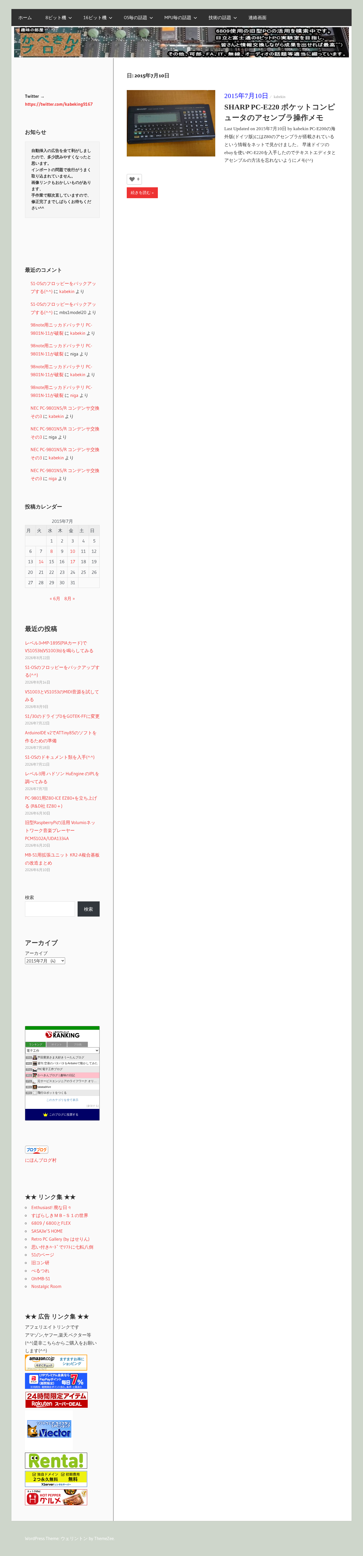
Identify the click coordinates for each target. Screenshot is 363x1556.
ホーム (25, 17)
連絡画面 (257, 17)
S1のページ (42, 1254)
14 (41, 561)
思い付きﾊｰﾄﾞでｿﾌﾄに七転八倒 (62, 1247)
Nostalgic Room (46, 1286)
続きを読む (141, 192)
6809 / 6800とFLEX (51, 1223)
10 (72, 551)
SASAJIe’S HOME (47, 1231)
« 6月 (55, 598)
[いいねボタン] (132, 179)
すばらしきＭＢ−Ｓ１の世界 (59, 1215)
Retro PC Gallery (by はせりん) (60, 1239)
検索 (29, 897)
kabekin (279, 97)
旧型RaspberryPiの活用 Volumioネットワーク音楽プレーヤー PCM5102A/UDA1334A (60, 830)
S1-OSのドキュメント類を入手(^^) (60, 757)
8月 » (69, 598)
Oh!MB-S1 (40, 1278)
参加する (92, 1105)
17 (72, 561)
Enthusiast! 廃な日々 (51, 1207)
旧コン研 (40, 1262)
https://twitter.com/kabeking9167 (59, 104)
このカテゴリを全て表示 (62, 1099)
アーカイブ (36, 953)
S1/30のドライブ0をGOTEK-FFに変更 (62, 716)
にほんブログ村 (41, 1160)
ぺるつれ (40, 1270)
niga (74, 395)
